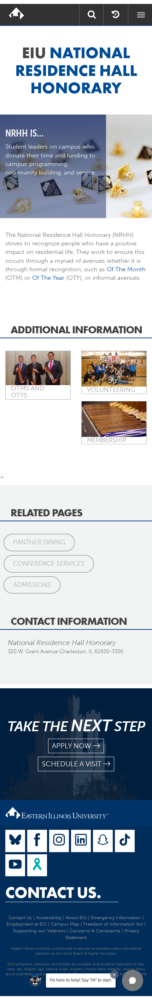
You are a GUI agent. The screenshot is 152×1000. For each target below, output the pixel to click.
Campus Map (65, 924)
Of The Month (126, 269)
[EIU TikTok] (125, 841)
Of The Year (48, 277)
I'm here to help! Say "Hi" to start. (81, 980)
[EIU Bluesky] (15, 841)
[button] (132, 980)
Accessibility (48, 917)
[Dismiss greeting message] (114, 974)
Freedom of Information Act (113, 924)
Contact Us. (53, 892)
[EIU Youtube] (15, 865)
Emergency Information (116, 917)
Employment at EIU (26, 924)
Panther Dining (39, 542)
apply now (71, 745)
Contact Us (20, 917)
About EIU (76, 917)
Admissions (32, 585)
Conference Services (48, 563)
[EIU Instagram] (59, 841)
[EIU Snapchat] (103, 841)
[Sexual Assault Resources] (37, 865)
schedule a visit (71, 764)
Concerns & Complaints (95, 930)
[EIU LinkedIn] (81, 841)
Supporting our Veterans (39, 930)
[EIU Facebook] (37, 841)
